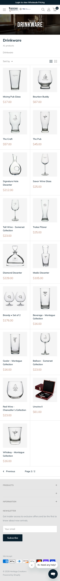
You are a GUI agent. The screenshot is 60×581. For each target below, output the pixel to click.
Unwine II (38, 406)
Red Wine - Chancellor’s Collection (14, 408)
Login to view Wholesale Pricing (30, 2)
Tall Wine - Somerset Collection (13, 229)
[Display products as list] (55, 61)
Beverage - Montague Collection (44, 317)
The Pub (37, 139)
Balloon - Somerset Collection (43, 362)
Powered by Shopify (11, 575)
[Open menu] (4, 9)
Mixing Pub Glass (12, 96)
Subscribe (12, 537)
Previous (10, 471)
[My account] (48, 9)
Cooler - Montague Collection (12, 362)
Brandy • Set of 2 (12, 315)
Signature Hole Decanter (10, 183)
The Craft (7, 139)
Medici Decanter (41, 272)
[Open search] (43, 9)
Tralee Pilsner (40, 227)
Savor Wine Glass (42, 181)
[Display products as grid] (51, 61)
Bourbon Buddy (41, 96)
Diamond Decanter (12, 272)
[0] (55, 9)
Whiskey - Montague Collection (13, 454)
